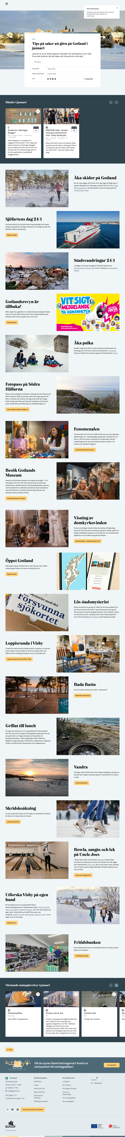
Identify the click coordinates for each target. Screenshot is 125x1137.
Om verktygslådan (69, 1098)
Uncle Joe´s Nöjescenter (83, 875)
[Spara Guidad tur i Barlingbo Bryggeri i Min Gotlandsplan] (38, 111)
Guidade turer (11, 923)
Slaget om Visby (19, 915)
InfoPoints (37, 1081)
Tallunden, (113, 351)
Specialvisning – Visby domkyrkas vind (88, 541)
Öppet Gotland (11, 574)
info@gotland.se (14, 1091)
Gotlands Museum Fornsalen (16, 498)
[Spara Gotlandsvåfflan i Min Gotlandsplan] (38, 994)
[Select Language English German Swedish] (97, 1079)
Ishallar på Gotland (13, 821)
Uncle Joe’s (91, 864)
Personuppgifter (68, 1101)
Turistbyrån (95, 617)
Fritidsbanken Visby (82, 956)
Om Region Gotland (69, 1088)
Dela (10, 1049)
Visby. (116, 353)
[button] (111, 102)
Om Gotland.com (68, 1078)
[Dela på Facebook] (48, 79)
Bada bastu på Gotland (83, 695)
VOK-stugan (114, 185)
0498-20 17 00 (13, 1088)
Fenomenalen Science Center (85, 449)
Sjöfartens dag (12, 235)
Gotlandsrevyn (11, 322)
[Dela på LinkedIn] (50, 79)
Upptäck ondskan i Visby (37, 915)
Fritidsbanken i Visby (81, 190)
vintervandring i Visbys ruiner (84, 268)
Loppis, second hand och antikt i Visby (19, 659)
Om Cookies (66, 1085)
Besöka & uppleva (40, 1078)
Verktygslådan (111, 1065)
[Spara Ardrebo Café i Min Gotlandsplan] (114, 994)
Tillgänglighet (97, 1083)
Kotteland (101, 860)
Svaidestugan (82, 188)
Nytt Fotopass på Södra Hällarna (17, 409)
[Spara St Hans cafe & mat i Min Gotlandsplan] (76, 994)
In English (66, 1081)
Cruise (36, 1085)
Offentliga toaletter (41, 1101)
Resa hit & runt (39, 1088)
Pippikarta (29, 910)
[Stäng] (117, 8)
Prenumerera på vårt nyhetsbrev (32, 1109)
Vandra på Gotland (81, 783)
